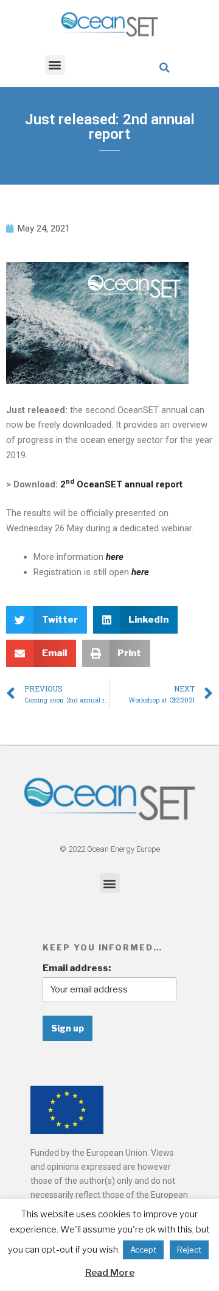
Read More (109, 1272)
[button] (55, 65)
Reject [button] (189, 1249)
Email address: (77, 968)
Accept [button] (143, 1249)
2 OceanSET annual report (121, 484)
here (140, 572)
